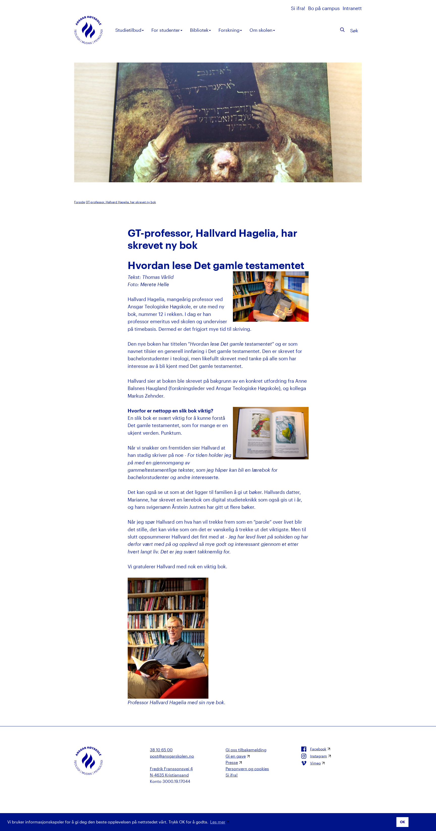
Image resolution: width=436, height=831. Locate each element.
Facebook (318, 749)
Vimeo (315, 763)
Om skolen (261, 30)
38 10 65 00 (161, 749)
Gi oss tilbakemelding (246, 749)
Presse (232, 762)
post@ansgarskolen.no (172, 756)
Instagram (318, 756)
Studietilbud (128, 30)
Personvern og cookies (247, 768)
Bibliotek (199, 30)
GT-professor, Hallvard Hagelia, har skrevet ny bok (121, 202)
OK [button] (402, 822)
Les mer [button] (217, 821)
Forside (79, 202)
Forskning (229, 30)
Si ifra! (298, 8)
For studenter (165, 30)
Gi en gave (236, 756)
